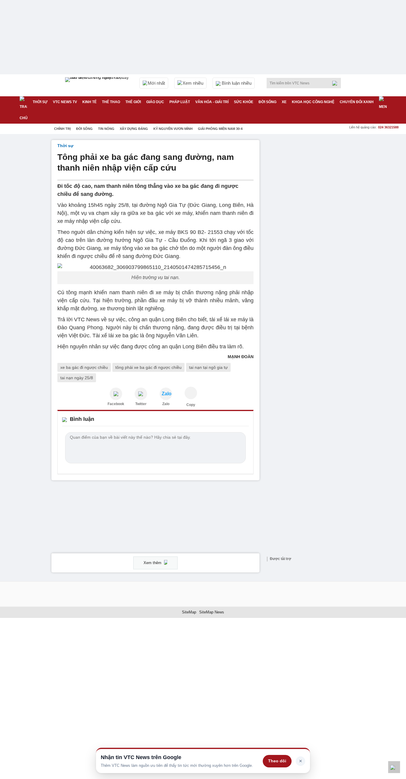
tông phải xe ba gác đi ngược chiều (148, 367)
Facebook (116, 404)
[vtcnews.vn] (116, 394)
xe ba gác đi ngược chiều (84, 367)
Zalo (165, 404)
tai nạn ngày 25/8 (76, 377)
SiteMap (189, 612)
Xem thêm (153, 563)
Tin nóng (106, 128)
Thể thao (111, 102)
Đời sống (267, 102)
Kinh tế (89, 102)
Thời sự (40, 102)
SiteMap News (211, 612)
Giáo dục (155, 102)
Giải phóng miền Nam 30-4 (220, 128)
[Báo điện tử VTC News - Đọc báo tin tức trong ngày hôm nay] (97, 85)
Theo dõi (277, 760)
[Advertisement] (310, 229)
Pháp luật (179, 102)
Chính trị (62, 128)
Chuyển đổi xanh (357, 102)
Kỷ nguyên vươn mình (173, 128)
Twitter (141, 404)
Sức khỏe (243, 102)
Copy (190, 405)
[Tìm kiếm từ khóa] (336, 83)
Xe (284, 102)
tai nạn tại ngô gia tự (208, 367)
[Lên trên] (394, 767)
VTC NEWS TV (65, 102)
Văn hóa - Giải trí (212, 102)
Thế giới (133, 102)
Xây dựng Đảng (134, 128)
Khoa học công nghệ (313, 102)
